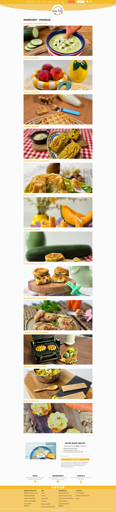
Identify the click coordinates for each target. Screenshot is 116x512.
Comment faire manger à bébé (47, 506)
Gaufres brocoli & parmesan (36, 332)
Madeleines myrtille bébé (29, 495)
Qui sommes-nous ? (80, 493)
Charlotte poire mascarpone (36, 160)
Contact (77, 498)
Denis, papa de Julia (63, 501)
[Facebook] (53, 487)
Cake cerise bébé (27, 503)
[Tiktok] (63, 487)
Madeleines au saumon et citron (31, 493)
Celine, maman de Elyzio (64, 493)
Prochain (89, 435)
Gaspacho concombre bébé (36, 23)
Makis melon (30, 195)
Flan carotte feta (31, 401)
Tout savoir (43, 501)
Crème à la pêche (31, 57)
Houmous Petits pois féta (35, 366)
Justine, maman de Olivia (64, 503)
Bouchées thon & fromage (35, 298)
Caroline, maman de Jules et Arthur (66, 498)
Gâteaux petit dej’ (31, 126)
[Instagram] (55, 487)
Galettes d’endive (31, 92)
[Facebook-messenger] (61, 487)
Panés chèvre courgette (34, 263)
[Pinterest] (58, 487)
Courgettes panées (32, 229)
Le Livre (43, 493)
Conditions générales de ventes (82, 495)
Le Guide (43, 495)
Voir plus (26, 506)
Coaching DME (44, 498)
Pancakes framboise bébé (29, 498)
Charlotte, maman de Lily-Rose (65, 495)
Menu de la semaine (45, 504)
